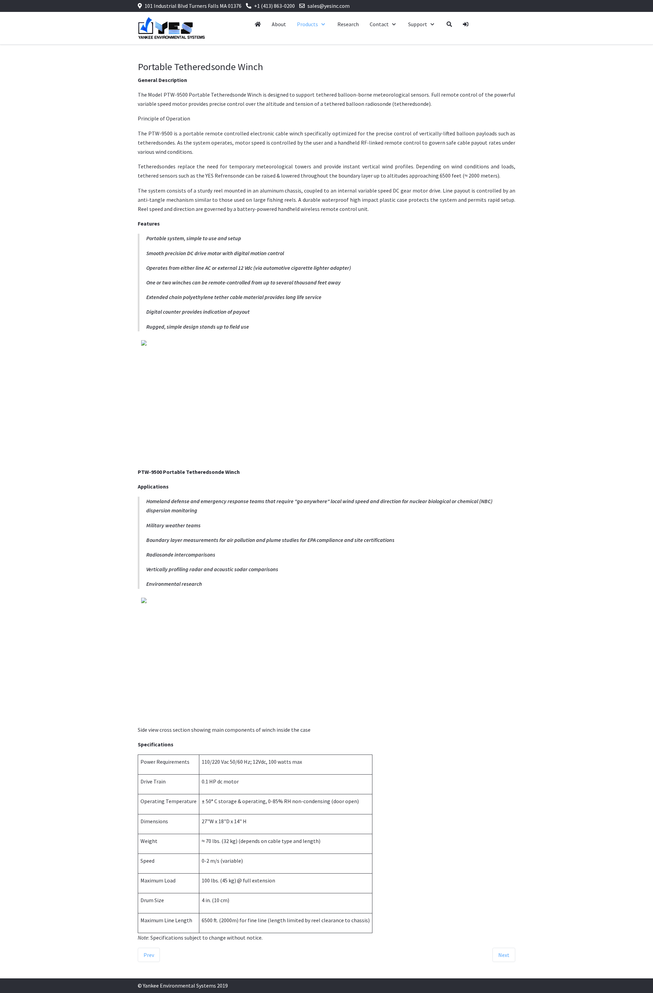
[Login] (465, 24)
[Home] (257, 24)
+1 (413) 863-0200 (274, 5)
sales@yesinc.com (328, 5)
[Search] (449, 24)
